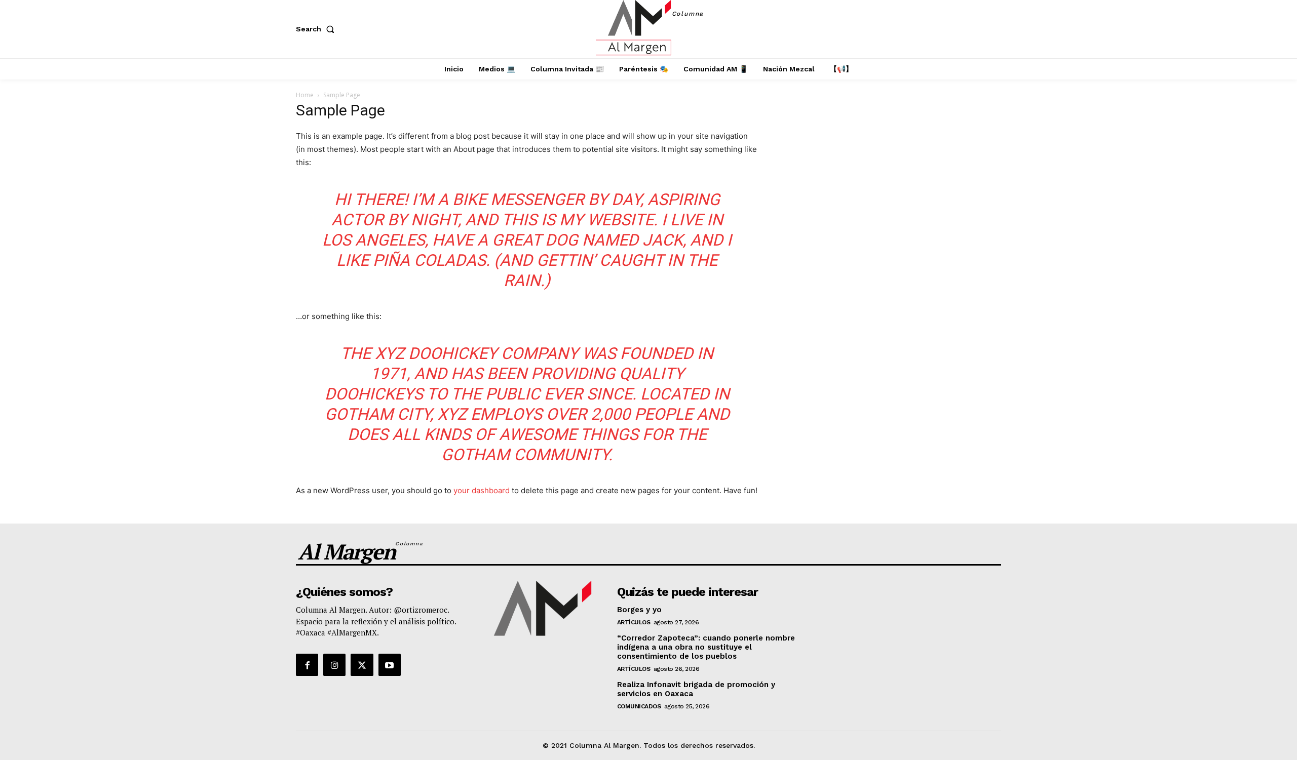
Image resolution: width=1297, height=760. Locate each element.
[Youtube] (389, 665)
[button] (317, 28)
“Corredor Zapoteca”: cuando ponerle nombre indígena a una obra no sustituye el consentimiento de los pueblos (706, 647)
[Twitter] (362, 665)
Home (305, 95)
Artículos (634, 622)
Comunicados (639, 706)
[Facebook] (307, 665)
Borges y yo (639, 609)
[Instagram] (334, 665)
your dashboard (481, 490)
